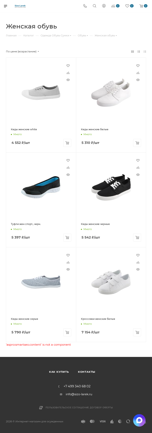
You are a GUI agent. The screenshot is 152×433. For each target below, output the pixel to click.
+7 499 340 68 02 (77, 386)
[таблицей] (144, 51)
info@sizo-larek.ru (79, 394)
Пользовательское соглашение (67, 407)
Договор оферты (101, 407)
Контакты (86, 371)
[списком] (138, 51)
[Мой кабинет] (104, 6)
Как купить (59, 371)
